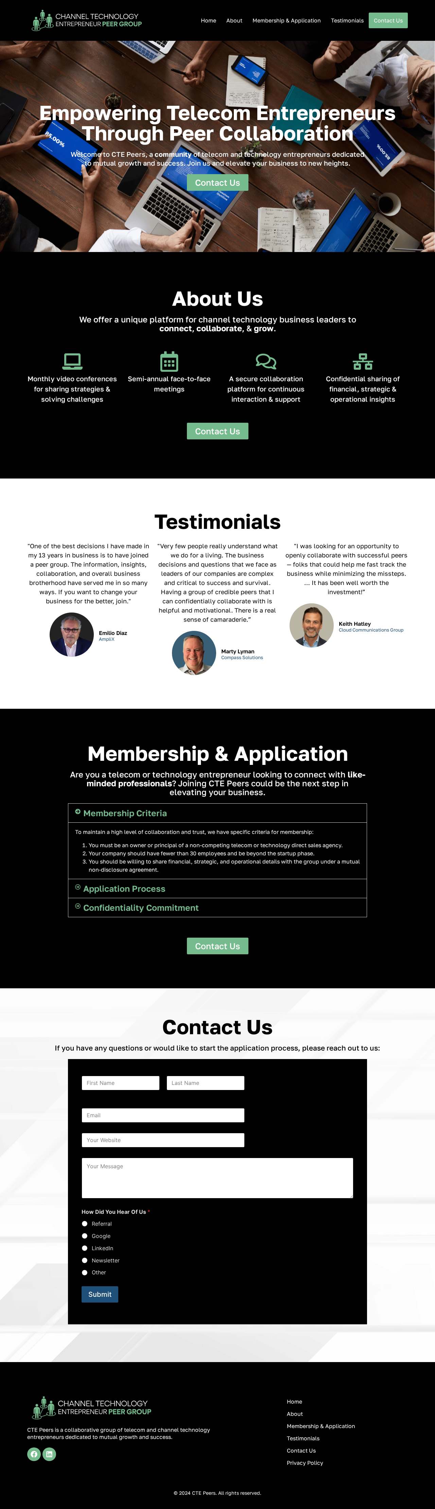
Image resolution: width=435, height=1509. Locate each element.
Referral (102, 1223)
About (234, 20)
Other (99, 1272)
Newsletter (106, 1260)
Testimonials (347, 20)
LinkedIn (102, 1248)
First (86, 1095)
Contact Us (388, 20)
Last (171, 1095)
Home (208, 20)
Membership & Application (287, 20)
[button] (217, 813)
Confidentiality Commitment (141, 907)
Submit (99, 1294)
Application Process (124, 888)
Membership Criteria (125, 813)
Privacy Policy (305, 1462)
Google (101, 1236)
